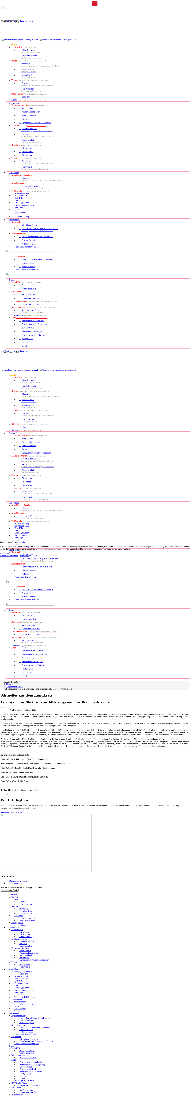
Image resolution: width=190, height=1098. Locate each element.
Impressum (24, 556)
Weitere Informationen (9, 556)
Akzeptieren (5, 553)
